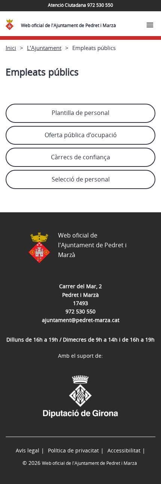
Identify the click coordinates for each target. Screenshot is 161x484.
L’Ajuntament (44, 47)
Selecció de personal (81, 179)
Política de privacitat (73, 450)
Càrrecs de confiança (80, 157)
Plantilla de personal (80, 113)
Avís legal (27, 450)
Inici (11, 47)
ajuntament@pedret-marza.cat (80, 320)
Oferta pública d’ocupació (81, 135)
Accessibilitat (123, 450)
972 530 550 (80, 311)
